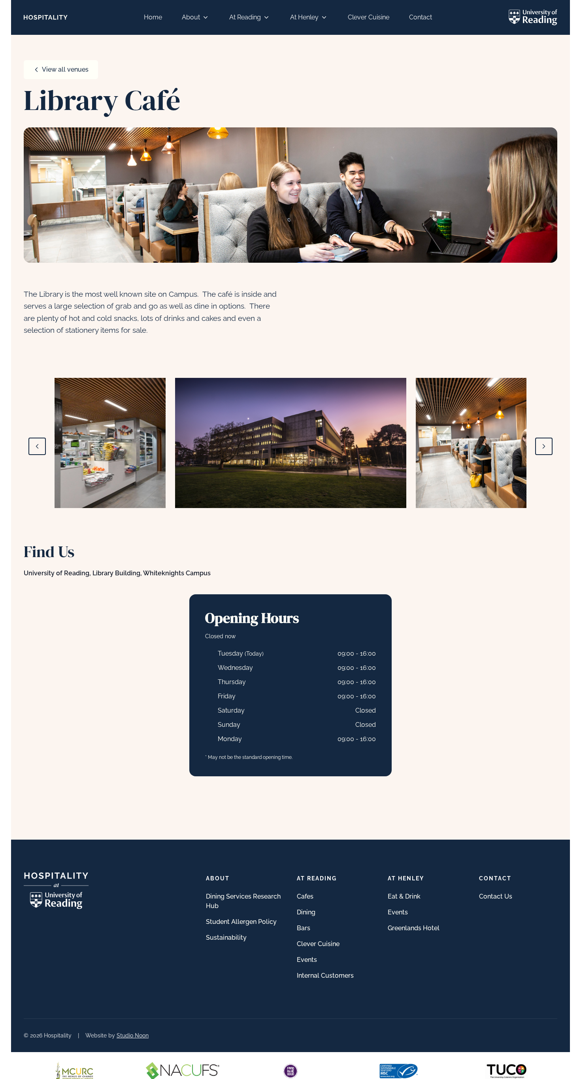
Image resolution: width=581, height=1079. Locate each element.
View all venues (65, 69)
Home (153, 17)
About (191, 17)
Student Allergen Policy (241, 921)
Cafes (305, 896)
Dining (306, 912)
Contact (420, 17)
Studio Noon (133, 1035)
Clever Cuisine (368, 17)
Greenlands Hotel (414, 928)
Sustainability (226, 937)
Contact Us (495, 896)
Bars (303, 928)
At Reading (245, 17)
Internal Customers (325, 975)
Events (307, 959)
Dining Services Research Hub (243, 901)
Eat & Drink (404, 896)
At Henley (304, 17)
